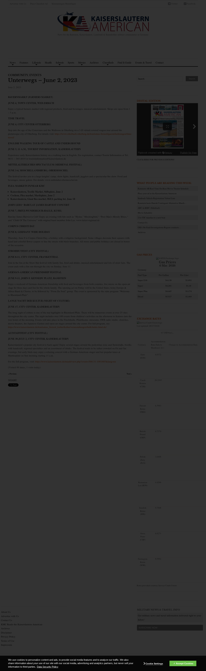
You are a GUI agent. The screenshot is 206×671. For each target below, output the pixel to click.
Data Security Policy (47, 667)
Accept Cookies (184, 663)
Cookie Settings (154, 663)
